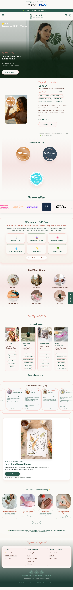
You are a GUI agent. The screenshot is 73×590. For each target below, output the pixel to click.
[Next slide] (39, 522)
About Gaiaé (53, 553)
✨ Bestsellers (9, 553)
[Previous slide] (34, 522)
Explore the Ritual (12, 474)
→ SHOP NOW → (10, 72)
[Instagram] (31, 572)
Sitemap (29, 564)
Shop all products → (36, 375)
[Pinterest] (42, 572)
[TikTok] (36, 572)
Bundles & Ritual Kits (11, 556)
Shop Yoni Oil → (47, 124)
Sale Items (8, 558)
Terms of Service (32, 558)
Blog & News (53, 558)
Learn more (45, 130)
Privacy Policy (31, 561)
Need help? (30, 553)
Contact (52, 556)
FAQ (28, 556)
